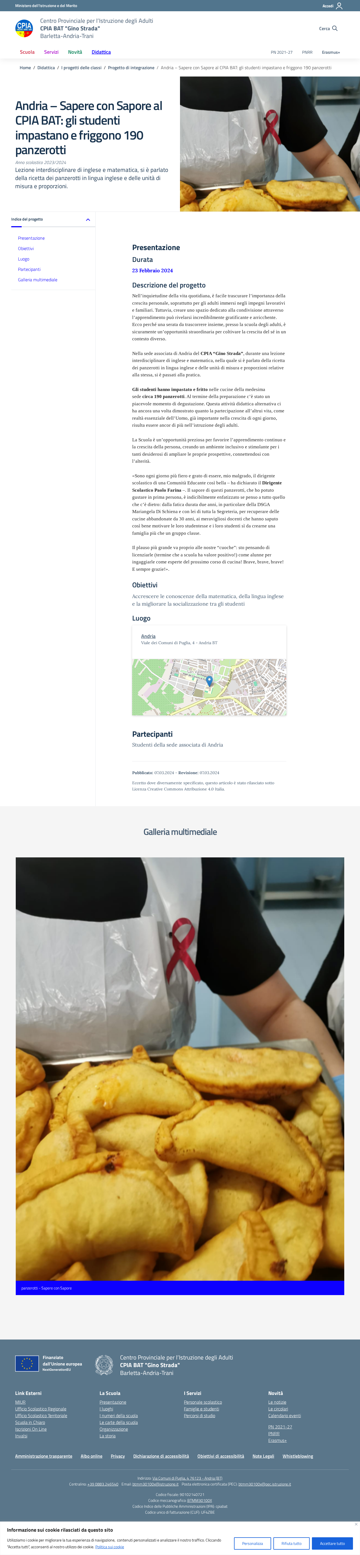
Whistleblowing (298, 1456)
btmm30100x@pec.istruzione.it (264, 1484)
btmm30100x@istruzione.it (155, 1484)
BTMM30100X (199, 1500)
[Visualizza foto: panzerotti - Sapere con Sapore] (180, 1076)
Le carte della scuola (119, 1422)
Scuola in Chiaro (30, 1422)
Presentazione (31, 238)
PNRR (307, 52)
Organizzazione (114, 1429)
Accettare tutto (332, 1543)
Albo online (91, 1456)
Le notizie (277, 1402)
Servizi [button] (51, 52)
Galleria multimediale (37, 279)
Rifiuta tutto (292, 1543)
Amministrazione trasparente (43, 1456)
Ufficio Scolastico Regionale (40, 1408)
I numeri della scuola (119, 1415)
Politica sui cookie (109, 1547)
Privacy (118, 1456)
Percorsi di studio (199, 1415)
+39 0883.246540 (102, 1484)
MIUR (20, 1402)
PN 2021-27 (281, 52)
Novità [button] (75, 52)
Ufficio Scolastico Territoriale (41, 1415)
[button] (53, 219)
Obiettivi (26, 248)
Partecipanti (29, 269)
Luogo (23, 258)
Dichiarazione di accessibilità (161, 1456)
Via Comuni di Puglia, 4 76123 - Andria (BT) (187, 1478)
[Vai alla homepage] (24, 28)
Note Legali (263, 1456)
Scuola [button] (27, 52)
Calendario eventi (284, 1415)
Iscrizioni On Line (31, 1429)
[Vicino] (356, 1524)
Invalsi (21, 1435)
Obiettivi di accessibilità (220, 1456)
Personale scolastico (203, 1402)
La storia (108, 1435)
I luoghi (106, 1408)
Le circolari (278, 1408)
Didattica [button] (101, 52)
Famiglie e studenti (201, 1408)
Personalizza (252, 1543)
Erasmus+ (331, 52)
